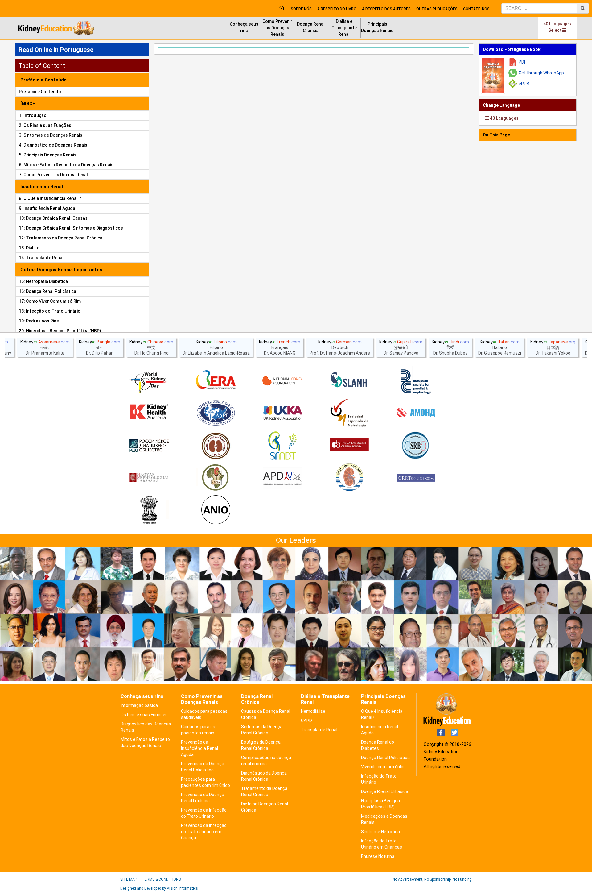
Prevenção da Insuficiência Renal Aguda (199, 748)
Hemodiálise (313, 711)
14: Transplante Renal (41, 257)
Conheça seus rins (244, 27)
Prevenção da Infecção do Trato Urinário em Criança (204, 831)
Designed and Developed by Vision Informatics (159, 888)
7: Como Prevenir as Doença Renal (53, 174)
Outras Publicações (437, 9)
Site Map (128, 879)
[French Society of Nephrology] (282, 445)
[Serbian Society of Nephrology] (416, 445)
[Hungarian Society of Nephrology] (149, 478)
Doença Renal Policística (385, 757)
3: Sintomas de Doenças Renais (50, 135)
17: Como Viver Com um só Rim (50, 301)
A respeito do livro (336, 9)
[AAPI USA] (216, 413)
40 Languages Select (557, 27)
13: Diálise (29, 247)
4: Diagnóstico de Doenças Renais (53, 145)
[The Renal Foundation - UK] (282, 413)
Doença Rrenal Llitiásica (384, 791)
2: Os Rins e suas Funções (45, 125)
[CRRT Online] (416, 478)
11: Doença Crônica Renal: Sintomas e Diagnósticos (71, 228)
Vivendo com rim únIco (383, 766)
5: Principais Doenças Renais (47, 154)
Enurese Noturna (377, 856)
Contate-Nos (476, 9)
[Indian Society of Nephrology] (216, 445)
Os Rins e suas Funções (144, 714)
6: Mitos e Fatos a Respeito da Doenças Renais (66, 164)
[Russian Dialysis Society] (149, 445)
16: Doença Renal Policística (47, 291)
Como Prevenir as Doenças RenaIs (277, 28)
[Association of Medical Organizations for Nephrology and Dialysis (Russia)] (416, 413)
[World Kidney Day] (149, 380)
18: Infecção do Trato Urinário (49, 311)
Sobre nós (301, 9)
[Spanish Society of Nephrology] (349, 413)
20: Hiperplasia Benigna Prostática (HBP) (60, 330)
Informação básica (139, 705)
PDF (522, 62)
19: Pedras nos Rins (39, 320)
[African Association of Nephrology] (216, 478)
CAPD (306, 720)
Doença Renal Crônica (311, 27)
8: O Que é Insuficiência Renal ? (50, 198)
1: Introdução (33, 115)
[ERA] (216, 380)
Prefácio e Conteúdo (40, 91)
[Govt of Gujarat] (149, 510)
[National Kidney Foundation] (282, 380)
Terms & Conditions (161, 879)
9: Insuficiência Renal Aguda (47, 208)
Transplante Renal (319, 729)
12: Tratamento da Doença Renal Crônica (60, 237)
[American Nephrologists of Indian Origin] (216, 510)
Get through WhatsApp (541, 72)
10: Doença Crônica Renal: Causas (53, 218)
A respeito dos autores (386, 9)
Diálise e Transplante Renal (344, 28)
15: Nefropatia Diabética (43, 281)
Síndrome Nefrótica (380, 831)
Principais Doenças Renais (377, 27)
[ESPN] (416, 380)
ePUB (524, 83)
